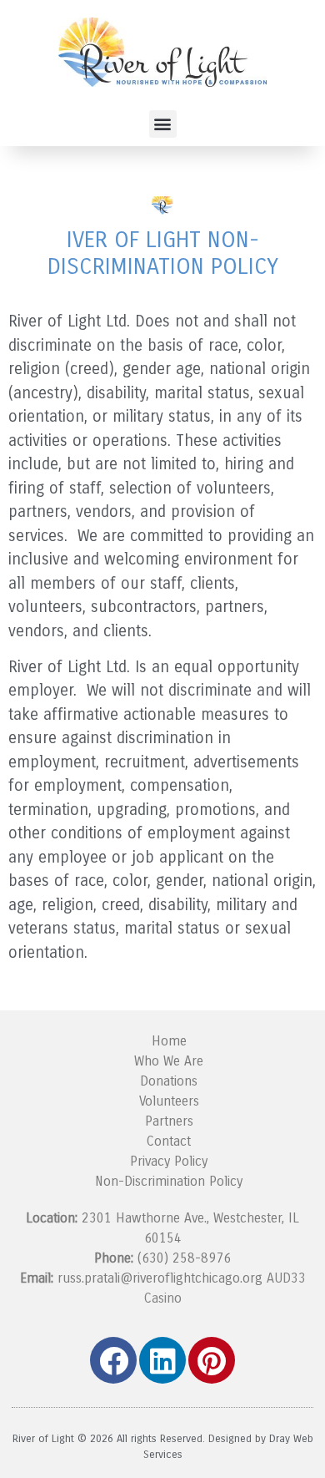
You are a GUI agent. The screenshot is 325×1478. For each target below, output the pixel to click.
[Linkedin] (162, 1360)
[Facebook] (113, 1360)
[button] (163, 124)
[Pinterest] (211, 1360)
